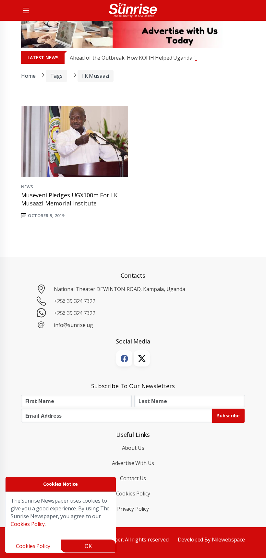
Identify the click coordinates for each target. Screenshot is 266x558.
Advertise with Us (133, 463)
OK (88, 546)
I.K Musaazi (95, 75)
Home (28, 75)
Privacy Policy (133, 508)
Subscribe (228, 416)
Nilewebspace (228, 539)
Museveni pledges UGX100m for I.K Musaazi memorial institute (69, 199)
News (27, 187)
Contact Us (133, 478)
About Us (133, 447)
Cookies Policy (133, 493)
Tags (56, 75)
